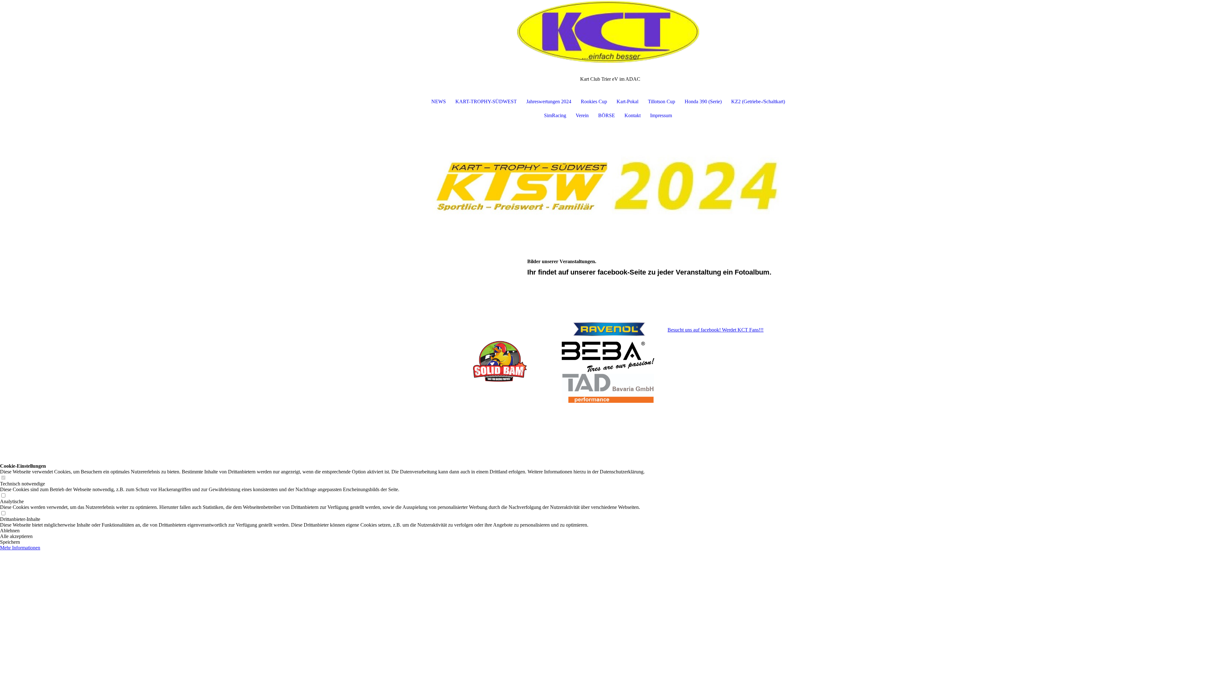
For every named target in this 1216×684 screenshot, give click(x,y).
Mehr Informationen (20, 547)
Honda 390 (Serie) (703, 101)
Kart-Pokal (627, 101)
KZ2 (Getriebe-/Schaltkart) (758, 101)
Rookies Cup (594, 101)
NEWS (438, 101)
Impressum (661, 115)
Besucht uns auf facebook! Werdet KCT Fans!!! (715, 329)
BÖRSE (606, 115)
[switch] (3, 478)
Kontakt (632, 115)
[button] (322, 531)
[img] (608, 31)
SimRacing (555, 115)
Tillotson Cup (661, 101)
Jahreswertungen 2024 (548, 101)
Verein (582, 115)
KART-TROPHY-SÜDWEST (486, 101)
